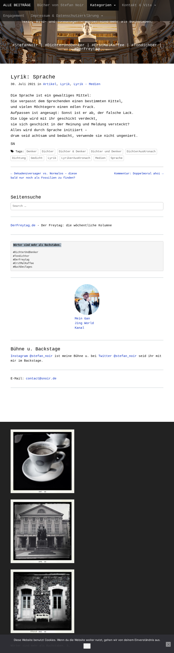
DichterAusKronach (141, 151)
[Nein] (168, 644)
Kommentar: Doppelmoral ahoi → (138, 173)
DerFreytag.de (23, 225)
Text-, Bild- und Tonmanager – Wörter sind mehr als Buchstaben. (87, 22)
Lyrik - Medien (87, 84)
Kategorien (102, 5)
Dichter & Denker (72, 151)
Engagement (13, 16)
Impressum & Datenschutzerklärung (66, 16)
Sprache (116, 158)
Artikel (49, 84)
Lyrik (65, 84)
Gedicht (37, 158)
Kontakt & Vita (138, 5)
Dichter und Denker (106, 151)
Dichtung (19, 158)
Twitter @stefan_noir (117, 356)
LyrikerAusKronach (75, 158)
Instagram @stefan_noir (32, 356)
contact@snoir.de (41, 378)
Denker (32, 151)
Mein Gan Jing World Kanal (84, 323)
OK (87, 646)
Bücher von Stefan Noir (60, 5)
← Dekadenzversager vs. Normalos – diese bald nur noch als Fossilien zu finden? (44, 175)
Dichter (48, 151)
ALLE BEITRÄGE (17, 5)
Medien (100, 158)
